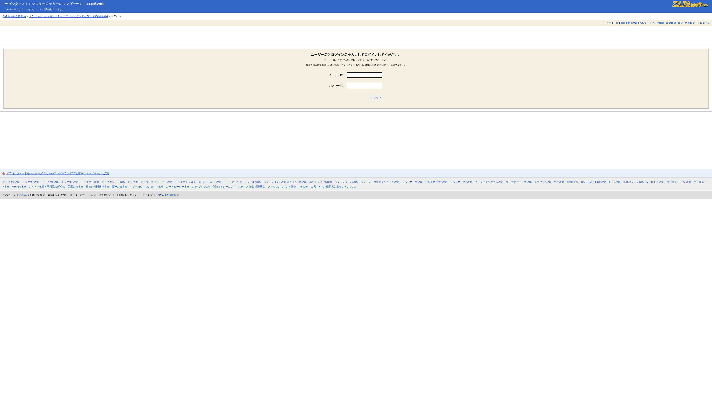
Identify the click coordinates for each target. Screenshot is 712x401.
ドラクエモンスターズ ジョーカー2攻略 (198, 181)
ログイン (705, 23)
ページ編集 (658, 23)
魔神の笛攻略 (119, 186)
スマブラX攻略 (543, 181)
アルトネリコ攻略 (412, 181)
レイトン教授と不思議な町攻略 (47, 186)
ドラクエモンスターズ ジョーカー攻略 (150, 181)
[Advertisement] (356, 36)
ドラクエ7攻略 (30, 181)
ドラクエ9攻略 (69, 181)
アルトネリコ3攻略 (461, 181)
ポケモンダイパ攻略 (346, 181)
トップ (607, 23)
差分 (680, 23)
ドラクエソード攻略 (113, 181)
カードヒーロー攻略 (177, 186)
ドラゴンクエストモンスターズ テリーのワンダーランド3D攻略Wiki (52, 4)
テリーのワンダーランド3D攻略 (242, 181)
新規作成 (671, 23)
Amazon (303, 186)
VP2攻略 (559, 181)
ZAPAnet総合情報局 (14, 16)
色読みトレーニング (224, 186)
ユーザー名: (336, 75)
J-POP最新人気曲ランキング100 (338, 186)
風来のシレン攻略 (633, 181)
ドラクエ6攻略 (11, 181)
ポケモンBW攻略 (297, 181)
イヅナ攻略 (136, 186)
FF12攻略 (615, 181)
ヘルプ (643, 23)
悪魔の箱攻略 (75, 186)
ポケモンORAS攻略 (320, 181)
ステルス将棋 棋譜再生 (251, 186)
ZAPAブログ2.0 (201, 186)
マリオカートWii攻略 (679, 181)
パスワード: (336, 85)
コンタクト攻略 (154, 186)
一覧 (616, 23)
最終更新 (625, 23)
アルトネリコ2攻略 (436, 181)
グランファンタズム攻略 (489, 181)
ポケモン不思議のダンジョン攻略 (379, 181)
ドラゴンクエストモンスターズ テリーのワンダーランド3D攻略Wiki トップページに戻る (57, 173)
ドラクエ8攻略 (50, 181)
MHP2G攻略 (19, 186)
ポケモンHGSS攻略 (274, 181)
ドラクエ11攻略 (90, 181)
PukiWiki (24, 194)
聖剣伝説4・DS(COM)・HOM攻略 (586, 181)
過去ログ (690, 23)
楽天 (313, 186)
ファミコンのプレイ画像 (282, 186)
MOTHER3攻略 (655, 181)
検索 (634, 23)
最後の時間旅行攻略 (97, 186)
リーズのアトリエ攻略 (519, 181)
